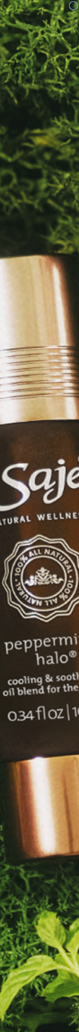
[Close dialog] (73, 5)
